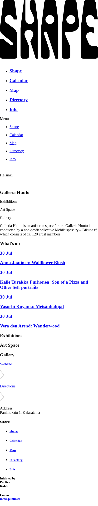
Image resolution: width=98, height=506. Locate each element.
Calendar (19, 80)
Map (14, 90)
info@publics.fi (10, 499)
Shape (16, 70)
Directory (19, 99)
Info (14, 109)
